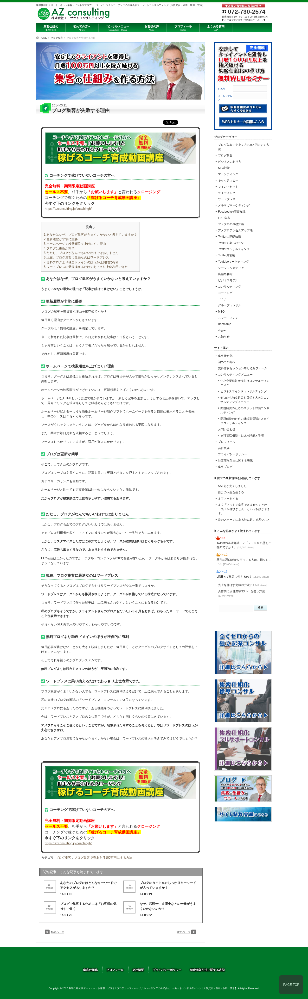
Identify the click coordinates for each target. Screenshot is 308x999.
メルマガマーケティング (234, 205)
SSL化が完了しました (232, 486)
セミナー (224, 299)
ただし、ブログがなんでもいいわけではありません (81, 253)
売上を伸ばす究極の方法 (242, 585)
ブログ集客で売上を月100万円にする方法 (103, 857)
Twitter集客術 (226, 255)
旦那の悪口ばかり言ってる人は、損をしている (244, 562)
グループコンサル (229, 305)
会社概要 (224, 448)
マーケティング (228, 174)
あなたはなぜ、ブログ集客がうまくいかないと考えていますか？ (90, 234)
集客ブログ (225, 467)
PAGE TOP (291, 985)
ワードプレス (226, 199)
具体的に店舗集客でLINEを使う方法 (241, 593)
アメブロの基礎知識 (231, 224)
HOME (43, 38)
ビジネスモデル (228, 280)
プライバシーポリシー (232, 454)
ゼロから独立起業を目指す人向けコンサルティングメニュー (245, 400)
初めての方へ (226, 362)
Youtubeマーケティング (233, 261)
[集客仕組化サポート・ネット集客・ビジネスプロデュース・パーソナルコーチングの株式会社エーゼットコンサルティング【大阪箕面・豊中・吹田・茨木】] (73, 18)
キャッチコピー (228, 180)
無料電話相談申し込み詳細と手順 (242, 435)
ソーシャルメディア (231, 268)
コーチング (225, 293)
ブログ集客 (57, 38)
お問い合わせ (226, 429)
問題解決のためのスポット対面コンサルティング (245, 410)
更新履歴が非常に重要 (61, 239)
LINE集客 (224, 218)
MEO (221, 311)
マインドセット (228, 186)
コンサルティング (229, 286)
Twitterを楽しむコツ (231, 243)
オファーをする (228, 498)
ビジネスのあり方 (229, 161)
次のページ (183, 932)
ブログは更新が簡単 (59, 248)
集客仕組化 (225, 356)
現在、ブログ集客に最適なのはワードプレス (76, 257)
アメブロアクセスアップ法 (235, 230)
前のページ (57, 932)
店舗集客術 (225, 274)
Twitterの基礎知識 (229, 236)
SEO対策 (224, 168)
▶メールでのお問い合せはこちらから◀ (243, 19)
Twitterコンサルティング (234, 249)
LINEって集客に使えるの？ (243, 576)
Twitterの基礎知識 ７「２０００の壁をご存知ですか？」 (244, 545)
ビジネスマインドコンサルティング (243, 391)
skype (222, 330)
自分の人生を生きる (231, 492)
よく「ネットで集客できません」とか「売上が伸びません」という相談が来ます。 (244, 509)
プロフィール (226, 442)
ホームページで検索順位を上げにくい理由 (75, 244)
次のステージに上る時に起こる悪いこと (244, 519)
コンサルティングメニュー (235, 374)
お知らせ (224, 336)
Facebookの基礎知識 (231, 211)
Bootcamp (224, 324)
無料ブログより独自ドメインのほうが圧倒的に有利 (81, 262)
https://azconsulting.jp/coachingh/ (68, 208)
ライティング (226, 193)
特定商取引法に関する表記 (235, 460)
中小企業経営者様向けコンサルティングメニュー (245, 383)
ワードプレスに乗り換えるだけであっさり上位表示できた (86, 267)
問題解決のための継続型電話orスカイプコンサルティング (244, 421)
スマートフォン (228, 318)
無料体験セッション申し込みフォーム (242, 368)
